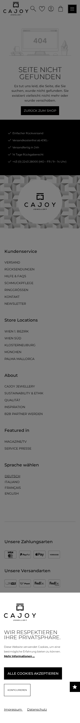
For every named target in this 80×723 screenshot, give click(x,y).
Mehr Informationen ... (19, 656)
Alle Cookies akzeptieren (33, 673)
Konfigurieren (17, 690)
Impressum (13, 709)
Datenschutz (37, 709)
